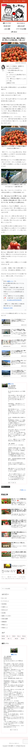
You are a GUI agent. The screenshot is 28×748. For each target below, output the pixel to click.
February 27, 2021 (8, 308)
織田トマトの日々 (6, 486)
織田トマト (11, 383)
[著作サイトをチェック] (9, 482)
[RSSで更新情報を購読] (15, 482)
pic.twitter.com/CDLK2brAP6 (14, 300)
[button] (25, 588)
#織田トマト (10, 281)
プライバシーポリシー (14, 743)
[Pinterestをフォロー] (11, 482)
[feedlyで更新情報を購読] (13, 482)
